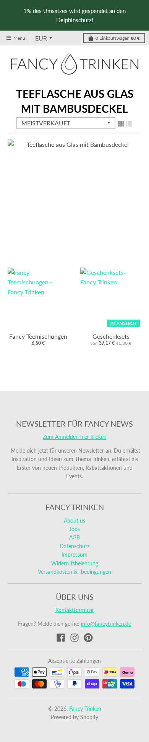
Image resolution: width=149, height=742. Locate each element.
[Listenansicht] (129, 123)
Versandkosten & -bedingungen (74, 571)
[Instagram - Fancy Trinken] (74, 637)
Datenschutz (74, 546)
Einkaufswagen (118, 38)
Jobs (74, 529)
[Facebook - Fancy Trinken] (60, 637)
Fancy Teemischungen (38, 336)
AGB (74, 537)
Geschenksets (111, 336)
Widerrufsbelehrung (74, 563)
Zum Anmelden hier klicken (75, 437)
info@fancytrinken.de (106, 623)
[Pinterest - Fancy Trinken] (88, 637)
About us (74, 520)
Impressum (74, 554)
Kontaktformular (74, 610)
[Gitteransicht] (121, 123)
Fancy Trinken (85, 708)
